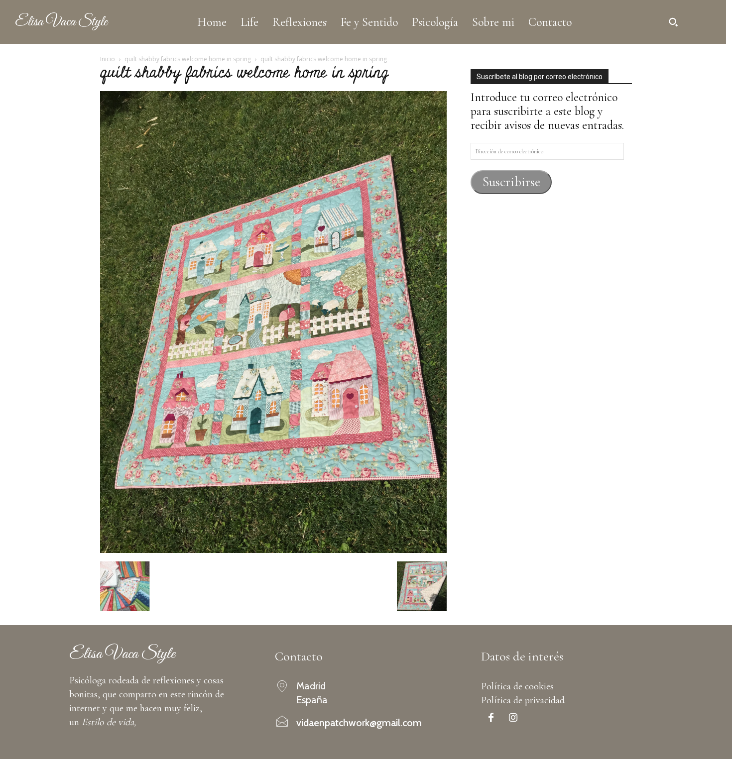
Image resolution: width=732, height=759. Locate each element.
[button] (673, 22)
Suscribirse (511, 182)
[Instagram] (513, 719)
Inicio (107, 59)
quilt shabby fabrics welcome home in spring (187, 59)
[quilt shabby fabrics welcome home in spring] (273, 549)
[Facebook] (491, 719)
